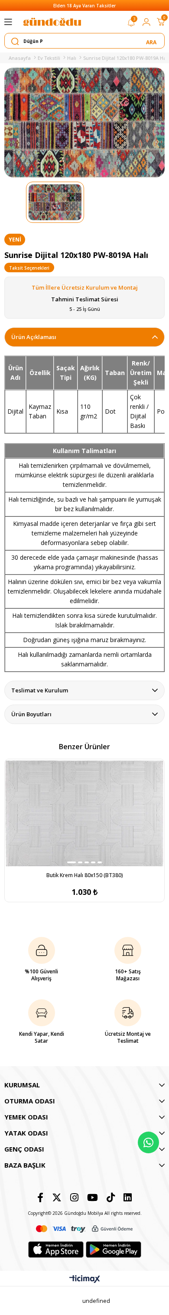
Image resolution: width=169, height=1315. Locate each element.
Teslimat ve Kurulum (39, 690)
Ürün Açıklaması (33, 337)
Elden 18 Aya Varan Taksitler (84, 6)
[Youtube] (92, 1197)
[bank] (84, 1229)
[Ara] (152, 41)
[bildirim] (131, 24)
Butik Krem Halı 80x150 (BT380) (84, 875)
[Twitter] (57, 1197)
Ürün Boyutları (31, 714)
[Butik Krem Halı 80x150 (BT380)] (84, 813)
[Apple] (56, 1249)
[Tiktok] (111, 1197)
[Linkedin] (128, 1197)
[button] (71, 862)
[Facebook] (40, 1197)
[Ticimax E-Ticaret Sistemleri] (84, 1279)
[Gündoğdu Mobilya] (52, 22)
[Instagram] (74, 1197)
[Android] (113, 1249)
